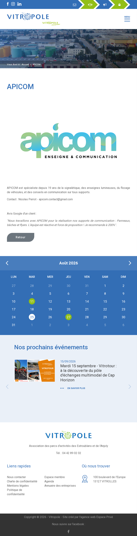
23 (123, 309)
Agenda (49, 481)
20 (68, 309)
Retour (21, 237)
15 (105, 301)
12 (50, 301)
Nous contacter (16, 477)
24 (13, 317)
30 (123, 317)
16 (123, 301)
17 (13, 309)
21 (87, 309)
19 (50, 309)
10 (13, 301)
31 (13, 325)
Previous (7, 386)
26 (50, 317)
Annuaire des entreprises (60, 485)
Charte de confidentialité (22, 481)
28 (87, 317)
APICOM (36, 64)
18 (32, 309)
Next (130, 386)
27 (68, 317)
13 (68, 301)
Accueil (25, 64)
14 (87, 301)
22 (105, 309)
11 (32, 301)
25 (32, 317)
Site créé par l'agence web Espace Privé (88, 517)
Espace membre (54, 477)
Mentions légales (18, 485)
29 (105, 317)
